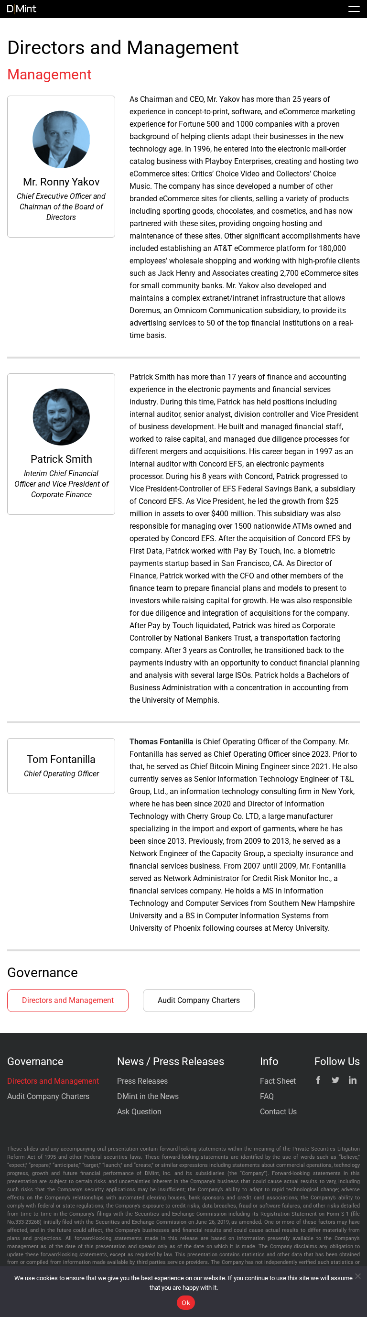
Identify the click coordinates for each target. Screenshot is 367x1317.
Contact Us (278, 1111)
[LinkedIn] (352, 1080)
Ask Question (139, 1111)
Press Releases (142, 1081)
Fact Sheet (278, 1081)
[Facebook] (318, 1080)
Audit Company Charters (199, 1000)
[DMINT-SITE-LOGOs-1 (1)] (21, 7)
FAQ (267, 1096)
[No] (357, 1276)
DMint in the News (148, 1096)
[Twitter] (335, 1080)
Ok (186, 1302)
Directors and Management (68, 1000)
